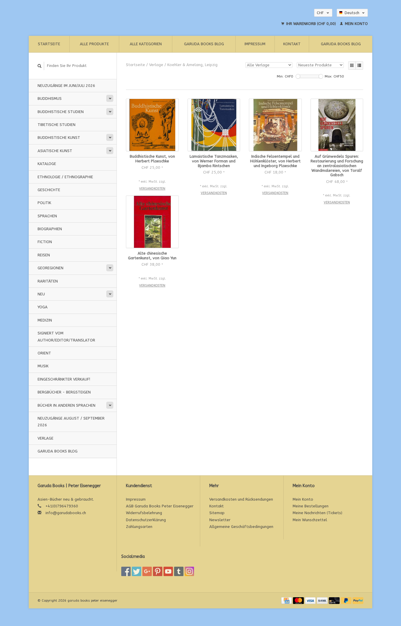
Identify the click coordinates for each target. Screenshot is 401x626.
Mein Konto (356, 23)
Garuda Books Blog (204, 44)
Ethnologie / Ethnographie (65, 177)
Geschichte (49, 190)
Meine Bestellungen (310, 506)
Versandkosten (152, 189)
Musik (43, 366)
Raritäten (48, 281)
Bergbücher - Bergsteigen (64, 392)
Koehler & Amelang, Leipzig (192, 65)
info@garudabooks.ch (66, 513)
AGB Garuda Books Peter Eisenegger (159, 506)
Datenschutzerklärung (146, 520)
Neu (41, 294)
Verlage (45, 438)
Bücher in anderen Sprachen (66, 405)
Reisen (44, 255)
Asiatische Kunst (55, 151)
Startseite (49, 44)
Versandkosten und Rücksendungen (241, 499)
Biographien (50, 229)
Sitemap (217, 513)
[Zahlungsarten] (287, 600)
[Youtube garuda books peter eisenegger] (168, 571)
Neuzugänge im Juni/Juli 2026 (66, 85)
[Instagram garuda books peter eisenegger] (189, 571)
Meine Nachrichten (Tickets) (317, 513)
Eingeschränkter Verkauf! (64, 379)
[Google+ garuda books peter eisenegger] (147, 571)
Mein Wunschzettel (310, 520)
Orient (44, 353)
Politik (44, 203)
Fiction (45, 242)
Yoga (43, 307)
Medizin (45, 320)
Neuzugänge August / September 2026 (71, 421)
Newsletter (219, 520)
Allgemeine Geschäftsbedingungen (241, 526)
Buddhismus (50, 98)
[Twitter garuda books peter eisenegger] (136, 571)
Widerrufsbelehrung (144, 513)
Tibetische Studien (56, 124)
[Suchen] (39, 66)
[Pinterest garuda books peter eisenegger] (157, 571)
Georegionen (50, 268)
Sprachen (47, 216)
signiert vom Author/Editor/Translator (66, 336)
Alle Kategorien (146, 44)
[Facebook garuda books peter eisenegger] (126, 571)
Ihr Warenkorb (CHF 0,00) (311, 23)
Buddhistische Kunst (59, 137)
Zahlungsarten (139, 526)
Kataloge (47, 163)
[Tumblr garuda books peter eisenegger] (178, 571)
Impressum (255, 44)
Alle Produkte (94, 44)
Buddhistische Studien (61, 112)
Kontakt (292, 44)
